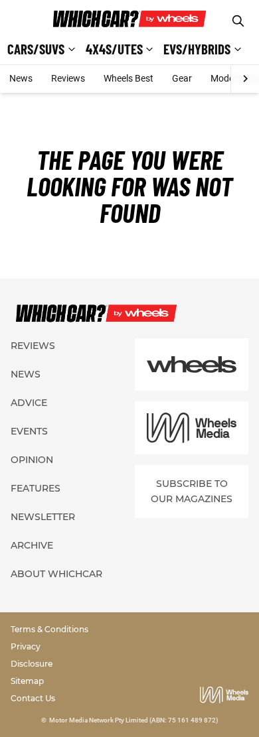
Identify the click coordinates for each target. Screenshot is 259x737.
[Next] (244, 79)
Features (35, 488)
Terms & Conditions (49, 629)
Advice (29, 403)
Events (29, 431)
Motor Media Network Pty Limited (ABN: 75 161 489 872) (133, 720)
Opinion (32, 460)
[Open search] (238, 21)
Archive (32, 545)
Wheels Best (128, 78)
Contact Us (33, 698)
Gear (182, 78)
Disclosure (31, 664)
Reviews (68, 78)
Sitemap (27, 681)
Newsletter (43, 517)
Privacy (26, 646)
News (21, 78)
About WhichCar (56, 574)
